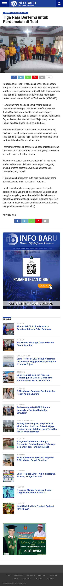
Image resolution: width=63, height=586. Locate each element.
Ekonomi (53, 575)
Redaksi (50, 578)
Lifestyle (39, 578)
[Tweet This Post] (21, 76)
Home (8, 575)
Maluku (42, 575)
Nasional (18, 575)
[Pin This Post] (35, 76)
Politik (15, 578)
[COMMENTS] (49, 76)
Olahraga (26, 578)
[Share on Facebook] (14, 76)
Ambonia (31, 575)
